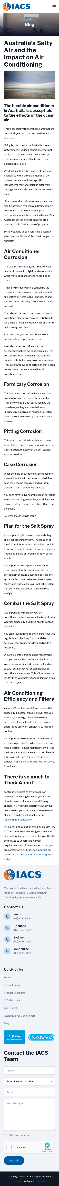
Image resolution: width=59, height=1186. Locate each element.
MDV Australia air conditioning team (32, 854)
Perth (17, 914)
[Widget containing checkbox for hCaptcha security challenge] (28, 1147)
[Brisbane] (8, 928)
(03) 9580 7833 (22, 952)
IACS (7, 826)
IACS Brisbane (12, 1000)
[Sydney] (8, 939)
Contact (42, 849)
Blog (6, 1023)
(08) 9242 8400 (22, 918)
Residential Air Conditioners (19, 1015)
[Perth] (8, 916)
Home (7, 977)
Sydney (18, 937)
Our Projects (11, 1007)
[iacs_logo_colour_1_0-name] (16, 6)
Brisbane (19, 926)
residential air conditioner (18, 819)
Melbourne (21, 949)
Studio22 (40, 1181)
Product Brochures (14, 992)
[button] (54, 7)
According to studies (24, 499)
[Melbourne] (8, 951)
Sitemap (18, 1181)
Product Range (12, 984)
